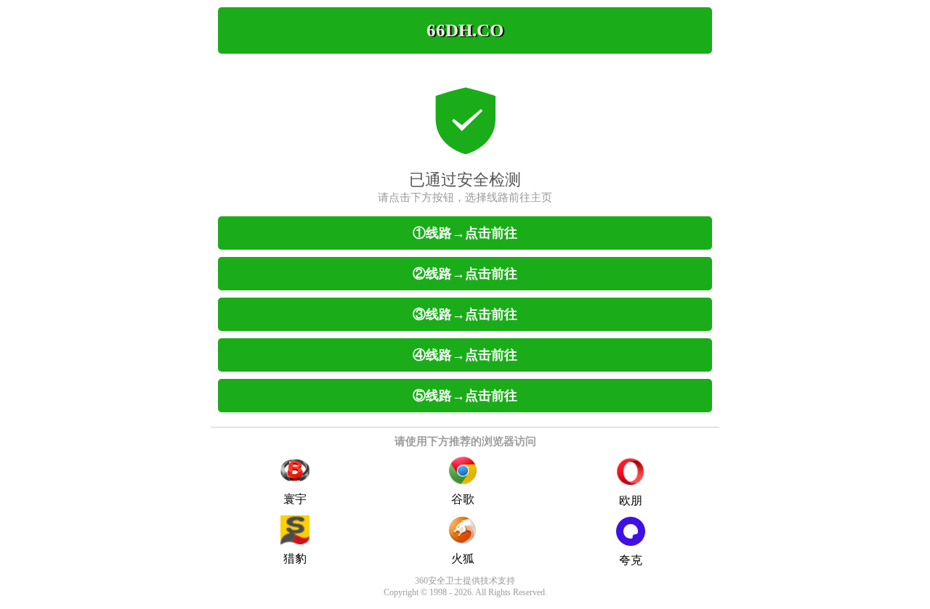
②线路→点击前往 (465, 273)
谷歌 (462, 499)
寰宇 (295, 499)
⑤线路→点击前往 (465, 395)
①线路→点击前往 (465, 233)
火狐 (462, 558)
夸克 (630, 560)
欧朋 (630, 500)
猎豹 (295, 558)
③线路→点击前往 (465, 314)
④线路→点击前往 (465, 355)
